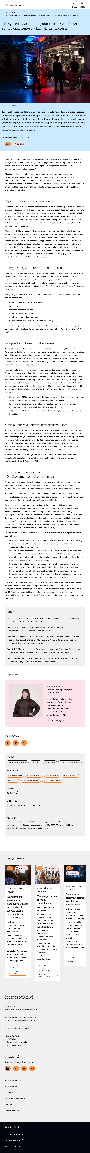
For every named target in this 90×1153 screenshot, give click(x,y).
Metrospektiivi (13, 5)
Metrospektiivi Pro (13, 1087)
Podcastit (9, 1093)
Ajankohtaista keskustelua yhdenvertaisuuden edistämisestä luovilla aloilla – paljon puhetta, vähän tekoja (17, 907)
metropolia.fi (10, 1057)
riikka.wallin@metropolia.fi (16, 1042)
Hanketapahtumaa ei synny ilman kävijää (47, 900)
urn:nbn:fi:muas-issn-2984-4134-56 (22, 806)
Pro (15, 12)
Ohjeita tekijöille (12, 1111)
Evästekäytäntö (11, 1147)
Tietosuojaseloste (12, 1141)
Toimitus (8, 1105)
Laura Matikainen (56, 686)
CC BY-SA (11, 793)
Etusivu (7, 12)
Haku (74, 7)
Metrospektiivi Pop (13, 1081)
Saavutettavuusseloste (15, 1134)
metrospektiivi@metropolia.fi (18, 1028)
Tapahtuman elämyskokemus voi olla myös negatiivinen (75, 899)
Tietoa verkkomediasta (15, 1099)
